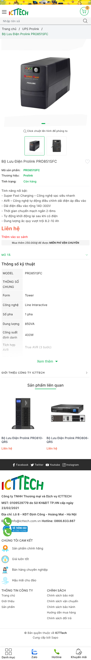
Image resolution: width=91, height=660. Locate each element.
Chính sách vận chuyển (62, 601)
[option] (45, 83)
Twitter (38, 464)
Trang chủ (8, 595)
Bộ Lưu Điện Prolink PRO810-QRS (22, 440)
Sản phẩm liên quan (45, 385)
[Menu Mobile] (4, 11)
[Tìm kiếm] (85, 21)
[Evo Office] (45, 2)
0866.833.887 (64, 521)
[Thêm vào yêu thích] (87, 161)
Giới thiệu (7, 601)
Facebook (21, 464)
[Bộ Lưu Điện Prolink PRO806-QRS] (68, 413)
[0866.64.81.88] (7, 532)
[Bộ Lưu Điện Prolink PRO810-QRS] (22, 413)
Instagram (72, 464)
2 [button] (48, 123)
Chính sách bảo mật (60, 595)
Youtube (54, 464)
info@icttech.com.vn (26, 521)
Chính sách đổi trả (59, 618)
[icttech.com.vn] (18, 12)
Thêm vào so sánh (14, 237)
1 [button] (43, 123)
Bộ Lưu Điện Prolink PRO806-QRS (68, 440)
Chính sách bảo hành (61, 607)
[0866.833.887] (7, 521)
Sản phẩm (8, 607)
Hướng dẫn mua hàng (61, 612)
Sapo (54, 637)
